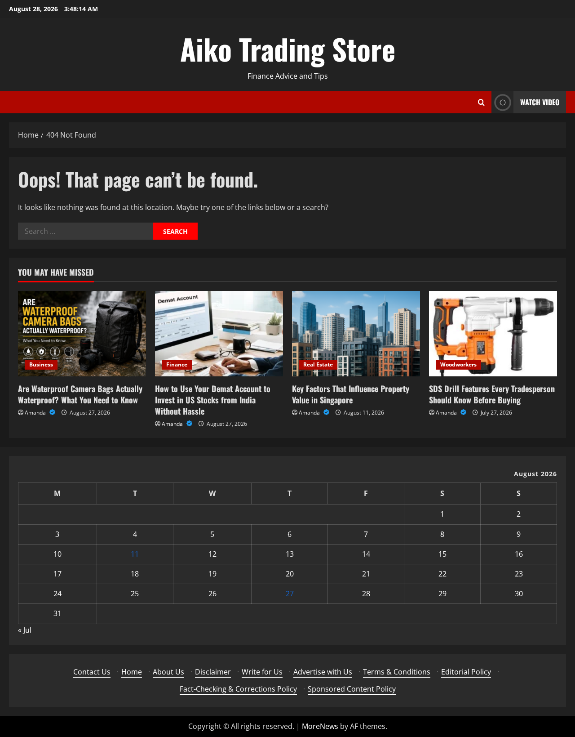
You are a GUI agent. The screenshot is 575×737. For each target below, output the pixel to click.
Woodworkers (458, 364)
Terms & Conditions (396, 672)
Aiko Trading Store (287, 48)
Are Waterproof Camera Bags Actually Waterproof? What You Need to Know (80, 394)
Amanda (36, 412)
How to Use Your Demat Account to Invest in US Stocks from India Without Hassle (212, 400)
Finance (176, 364)
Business (41, 364)
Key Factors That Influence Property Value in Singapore (350, 394)
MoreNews (320, 726)
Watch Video (539, 102)
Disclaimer (213, 672)
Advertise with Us (322, 672)
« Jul (24, 630)
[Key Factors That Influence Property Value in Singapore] (356, 333)
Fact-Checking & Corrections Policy (238, 689)
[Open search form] (481, 102)
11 (135, 554)
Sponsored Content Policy (352, 689)
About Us (168, 672)
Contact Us (92, 672)
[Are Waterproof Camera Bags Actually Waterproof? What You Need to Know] (82, 333)
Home (131, 672)
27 (290, 594)
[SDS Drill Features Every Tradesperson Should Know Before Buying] (493, 333)
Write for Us (262, 672)
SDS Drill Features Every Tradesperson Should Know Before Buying (492, 394)
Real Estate (318, 364)
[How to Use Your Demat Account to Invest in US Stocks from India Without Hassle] (219, 333)
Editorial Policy (466, 672)
